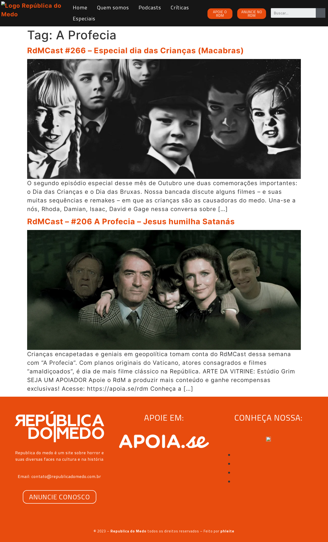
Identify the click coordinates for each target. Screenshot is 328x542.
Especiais (84, 18)
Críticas (180, 7)
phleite (227, 531)
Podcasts (150, 7)
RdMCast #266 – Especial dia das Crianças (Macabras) (135, 50)
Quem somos (113, 7)
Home (80, 7)
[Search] (320, 13)
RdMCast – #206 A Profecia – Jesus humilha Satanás (131, 221)
